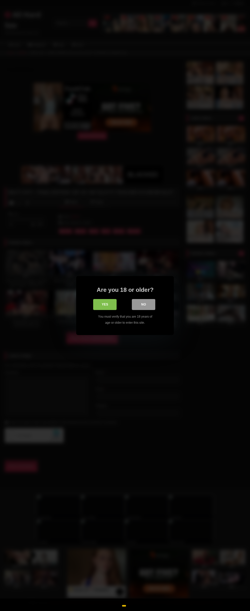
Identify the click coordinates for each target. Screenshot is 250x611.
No (143, 304)
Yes (105, 304)
